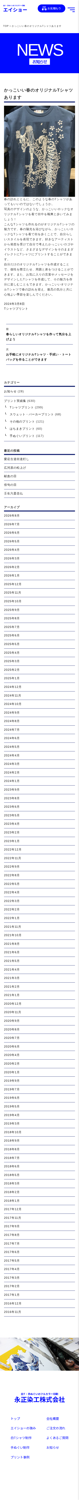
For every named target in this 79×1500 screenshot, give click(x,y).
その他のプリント (22, 421)
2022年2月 (12, 909)
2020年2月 (12, 1063)
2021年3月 (12, 978)
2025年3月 (12, 661)
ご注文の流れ (55, 1428)
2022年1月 (12, 918)
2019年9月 (12, 1080)
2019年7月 (12, 1089)
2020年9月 (12, 1020)
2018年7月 (12, 1158)
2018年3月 (12, 1183)
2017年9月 (12, 1226)
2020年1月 (12, 1072)
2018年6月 (12, 1166)
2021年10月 (13, 935)
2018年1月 (12, 1200)
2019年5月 (12, 1106)
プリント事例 (20, 1457)
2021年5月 (12, 961)
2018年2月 (12, 1192)
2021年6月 (12, 952)
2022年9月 (12, 866)
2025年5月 (12, 644)
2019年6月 (12, 1097)
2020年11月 (12, 1012)
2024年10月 (13, 704)
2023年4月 (12, 823)
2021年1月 (12, 995)
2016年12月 (13, 1303)
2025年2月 (12, 669)
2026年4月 (12, 549)
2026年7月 (12, 524)
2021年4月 (12, 969)
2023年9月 (12, 789)
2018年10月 (13, 1132)
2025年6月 (12, 635)
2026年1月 (12, 575)
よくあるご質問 (57, 1437)
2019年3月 (12, 1123)
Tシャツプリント (16, 308)
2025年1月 (12, 678)
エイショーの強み (23, 1428)
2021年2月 (12, 986)
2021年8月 (12, 943)
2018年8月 (12, 1149)
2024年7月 (12, 729)
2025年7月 (12, 627)
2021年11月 (12, 926)
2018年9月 (12, 1140)
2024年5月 (12, 746)
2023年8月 (12, 798)
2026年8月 (12, 515)
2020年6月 (12, 1046)
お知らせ (10, 391)
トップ (15, 1418)
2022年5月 (12, 884)
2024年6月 (12, 738)
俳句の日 (10, 484)
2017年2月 (12, 1286)
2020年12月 (13, 1003)
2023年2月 (12, 832)
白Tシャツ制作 (21, 1437)
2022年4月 (12, 892)
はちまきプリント (22, 428)
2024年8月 (12, 721)
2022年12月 (13, 849)
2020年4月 (12, 1055)
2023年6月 (12, 806)
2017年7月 (12, 1243)
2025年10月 (13, 601)
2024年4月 (12, 755)
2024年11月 (12, 695)
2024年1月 (12, 781)
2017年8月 (12, 1235)
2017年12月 (13, 1209)
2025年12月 (13, 584)
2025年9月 (12, 610)
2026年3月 (12, 558)
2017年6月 (12, 1252)
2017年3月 (12, 1277)
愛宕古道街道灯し (16, 459)
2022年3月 (12, 901)
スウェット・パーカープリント (32, 414)
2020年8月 (12, 1029)
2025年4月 (12, 652)
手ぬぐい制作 (20, 1447)
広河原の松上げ (15, 467)
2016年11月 (12, 1312)
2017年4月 (12, 1269)
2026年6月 (12, 532)
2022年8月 (12, 875)
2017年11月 (12, 1217)
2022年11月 (12, 858)
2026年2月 (12, 567)
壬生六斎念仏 (13, 493)
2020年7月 (12, 1038)
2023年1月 (12, 841)
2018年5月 (12, 1175)
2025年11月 (12, 592)
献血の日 (10, 476)
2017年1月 (12, 1294)
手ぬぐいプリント (22, 435)
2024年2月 (12, 772)
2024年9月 (12, 712)
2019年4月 (12, 1115)
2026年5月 (12, 541)
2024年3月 (12, 764)
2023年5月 (12, 815)
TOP (6, 26)
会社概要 (52, 1418)
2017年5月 (12, 1260)
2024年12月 (13, 687)
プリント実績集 (15, 400)
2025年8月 (12, 618)
